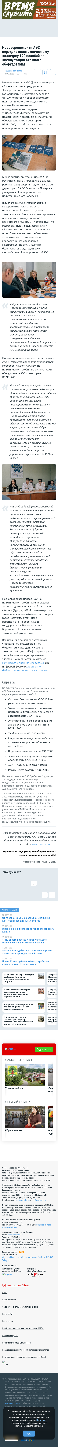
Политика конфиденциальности (16, 1343)
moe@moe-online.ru (39, 1200)
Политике (41, 1420)
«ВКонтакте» (14, 1257)
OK (28, 1433)
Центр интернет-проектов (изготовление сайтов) (24, 1357)
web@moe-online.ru (22, 1200)
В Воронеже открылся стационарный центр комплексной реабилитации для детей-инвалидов (18, 1020)
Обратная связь (9, 1299)
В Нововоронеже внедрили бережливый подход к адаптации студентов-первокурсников (17, 992)
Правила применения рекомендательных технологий (25, 1350)
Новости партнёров (13, 71)
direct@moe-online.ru (15, 1235)
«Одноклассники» (29, 1257)
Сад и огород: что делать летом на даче (20, 1307)
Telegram (6, 1260)
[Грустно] (43, 881)
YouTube (41, 1257)
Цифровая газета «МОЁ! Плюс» (15, 1285)
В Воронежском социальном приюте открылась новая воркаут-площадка (18, 1006)
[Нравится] (6, 881)
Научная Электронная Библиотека (23, 662)
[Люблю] (24, 881)
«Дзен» (5, 1257)
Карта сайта (7, 1314)
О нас (4, 1292)
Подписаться (44, 1049)
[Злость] (52, 881)
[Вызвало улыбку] (15, 881)
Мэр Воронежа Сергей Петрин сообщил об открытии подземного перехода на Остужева (19, 978)
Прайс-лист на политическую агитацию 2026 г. (23, 1328)
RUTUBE (49, 1257)
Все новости (7, 1321)
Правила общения (10, 1335)
